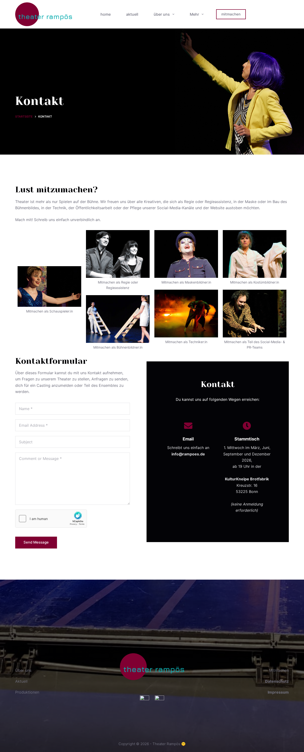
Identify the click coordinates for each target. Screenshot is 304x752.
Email (188, 438)
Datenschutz (277, 681)
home (105, 14)
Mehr (194, 14)
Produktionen (27, 692)
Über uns (23, 670)
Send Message (36, 542)
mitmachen (231, 14)
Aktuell (21, 681)
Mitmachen (279, 670)
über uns (162, 14)
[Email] (188, 425)
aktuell (132, 14)
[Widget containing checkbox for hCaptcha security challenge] (51, 519)
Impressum (278, 692)
